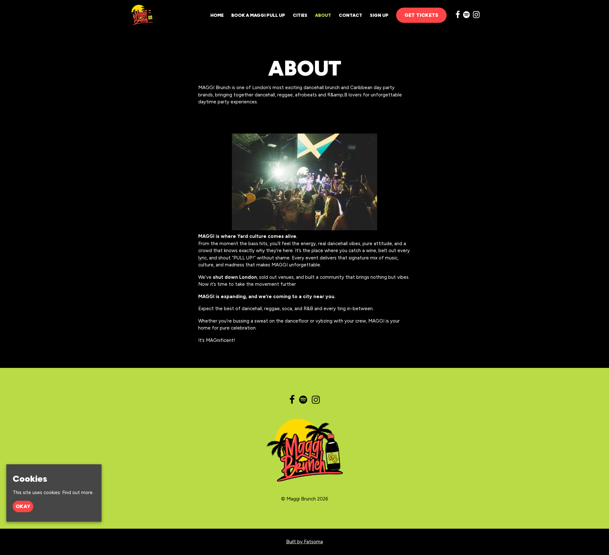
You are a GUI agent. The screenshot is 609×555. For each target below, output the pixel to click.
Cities (300, 15)
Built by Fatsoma (304, 542)
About (323, 15)
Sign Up (379, 15)
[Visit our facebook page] (458, 16)
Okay (23, 506)
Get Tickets (421, 15)
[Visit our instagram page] (476, 16)
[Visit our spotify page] (466, 16)
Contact (350, 15)
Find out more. (78, 492)
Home (217, 15)
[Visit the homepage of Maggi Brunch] (141, 15)
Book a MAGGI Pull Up (258, 15)
